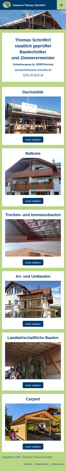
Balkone (33, 153)
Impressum (58, 464)
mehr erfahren (33, 139)
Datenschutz (42, 464)
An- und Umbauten (33, 276)
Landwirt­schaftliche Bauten (33, 337)
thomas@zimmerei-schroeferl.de (33, 69)
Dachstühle (32, 92)
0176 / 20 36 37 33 (33, 74)
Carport (33, 399)
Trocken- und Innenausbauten (33, 215)
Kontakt (28, 464)
